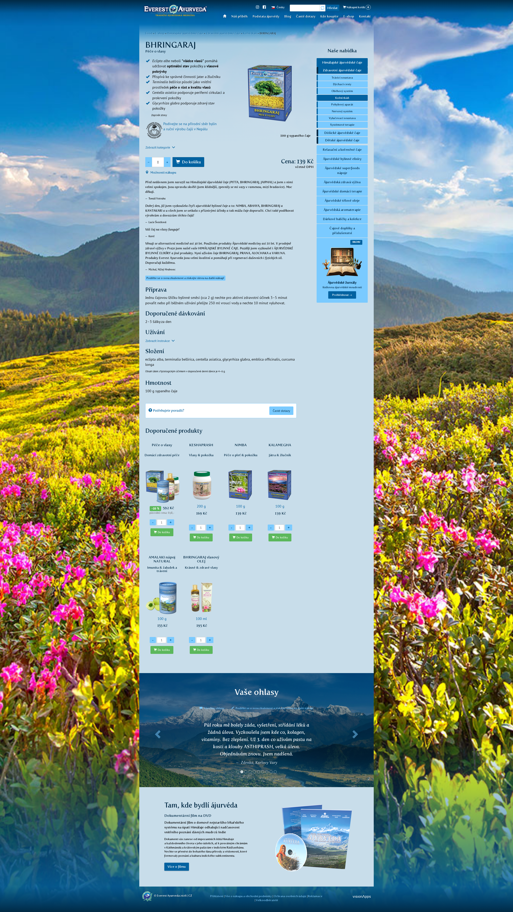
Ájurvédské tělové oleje (342, 200)
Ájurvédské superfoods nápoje (342, 170)
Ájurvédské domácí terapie (342, 191)
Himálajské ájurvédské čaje (185, 33)
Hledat (332, 8)
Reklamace (315, 896)
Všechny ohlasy (214, 708)
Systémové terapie (342, 124)
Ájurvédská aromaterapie (342, 210)
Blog (287, 16)
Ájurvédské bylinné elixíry (342, 159)
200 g (201, 479)
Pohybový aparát (342, 104)
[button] (157, 749)
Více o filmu (177, 867)
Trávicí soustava (342, 77)
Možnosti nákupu (162, 172)
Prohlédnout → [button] (342, 295)
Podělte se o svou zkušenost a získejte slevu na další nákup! (274, 708)
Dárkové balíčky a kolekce (342, 219)
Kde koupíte (329, 16)
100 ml (201, 591)
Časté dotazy (305, 16)
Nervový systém (342, 111)
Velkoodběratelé (267, 900)
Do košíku (191, 162)
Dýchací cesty (342, 84)
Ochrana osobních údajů (290, 896)
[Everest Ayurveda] (175, 11)
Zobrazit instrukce (158, 341)
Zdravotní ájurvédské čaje (223, 33)
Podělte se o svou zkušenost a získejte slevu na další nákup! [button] (185, 278)
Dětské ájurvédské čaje (342, 140)
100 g (241, 479)
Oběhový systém (342, 91)
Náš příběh (239, 16)
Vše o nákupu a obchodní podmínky (248, 896)
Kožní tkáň (250, 33)
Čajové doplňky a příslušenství (342, 230)
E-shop (348, 16)
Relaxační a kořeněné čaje (342, 150)
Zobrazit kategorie (158, 147)
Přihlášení (216, 896)
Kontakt (365, 16)
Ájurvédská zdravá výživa (342, 182)
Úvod (226, 15)
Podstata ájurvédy (265, 16)
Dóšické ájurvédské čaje (342, 133)
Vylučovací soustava (342, 118)
